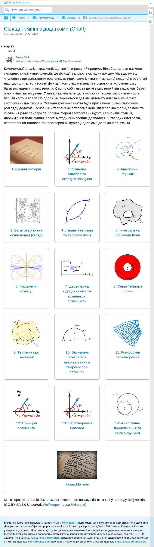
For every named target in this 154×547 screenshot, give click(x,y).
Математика (46, 17)
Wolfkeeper (51, 505)
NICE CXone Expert (65, 522)
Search (7, 10)
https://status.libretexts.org (130, 541)
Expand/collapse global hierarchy (8, 18)
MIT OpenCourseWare (69, 61)
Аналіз (71, 17)
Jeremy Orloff (22, 57)
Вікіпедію (78, 505)
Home (21, 17)
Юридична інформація (45, 537)
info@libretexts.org (39, 541)
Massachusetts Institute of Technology (35, 61)
